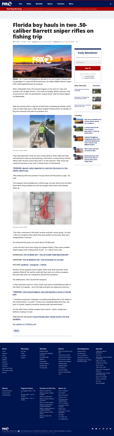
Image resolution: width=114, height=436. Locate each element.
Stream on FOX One (47, 388)
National (4, 353)
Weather (43, 349)
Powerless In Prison (83, 357)
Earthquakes (43, 361)
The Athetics (62, 368)
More (71, 4)
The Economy (6, 393)
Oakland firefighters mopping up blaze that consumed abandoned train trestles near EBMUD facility (92, 141)
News (29, 42)
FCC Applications (63, 419)
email (92, 428)
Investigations (83, 349)
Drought (4, 357)
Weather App (43, 365)
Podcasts (4, 366)
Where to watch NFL (46, 391)
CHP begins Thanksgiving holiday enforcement (81, 97)
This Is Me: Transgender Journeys (103, 370)
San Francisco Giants (64, 359)
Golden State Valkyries (64, 361)
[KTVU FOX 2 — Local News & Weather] (8, 4)
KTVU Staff (61, 393)
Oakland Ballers (62, 365)
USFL (59, 374)
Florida (34, 79)
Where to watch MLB (46, 396)
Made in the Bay (100, 361)
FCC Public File (62, 417)
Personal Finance (7, 391)
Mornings (24, 349)
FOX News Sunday (7, 370)
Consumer (5, 364)
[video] (96, 91)
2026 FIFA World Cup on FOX (65, 352)
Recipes (23, 357)
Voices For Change (101, 377)
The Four (98, 355)
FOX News (23, 42)
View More (96, 86)
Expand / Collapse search (111, 3)
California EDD (81, 351)
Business (4, 362)
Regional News (27, 388)
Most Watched (80, 86)
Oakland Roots (62, 363)
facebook (99, 428)
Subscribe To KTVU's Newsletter (64, 411)
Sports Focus (99, 365)
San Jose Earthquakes (64, 372)
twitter (110, 428)
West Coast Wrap (7, 368)
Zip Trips (23, 351)
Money (5, 388)
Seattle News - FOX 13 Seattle (27, 399)
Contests (23, 355)
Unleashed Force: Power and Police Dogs (84, 360)
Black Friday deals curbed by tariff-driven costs (82, 105)
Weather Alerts (44, 351)
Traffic (23, 353)
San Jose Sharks (63, 370)
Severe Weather (44, 363)
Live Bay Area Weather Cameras (46, 354)
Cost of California (82, 355)
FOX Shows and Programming (63, 400)
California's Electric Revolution (101, 352)
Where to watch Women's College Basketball (47, 409)
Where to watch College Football (46, 393)
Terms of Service (89, 78)
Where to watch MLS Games (46, 416)
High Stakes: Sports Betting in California (104, 358)
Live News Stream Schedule (63, 406)
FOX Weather (43, 368)
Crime (4, 355)
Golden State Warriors (64, 357)
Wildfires (4, 360)
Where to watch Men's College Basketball (46, 405)
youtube (96, 428)
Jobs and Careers (63, 395)
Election (4, 372)
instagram (103, 428)
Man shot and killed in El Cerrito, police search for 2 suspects (92, 121)
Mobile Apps (62, 409)
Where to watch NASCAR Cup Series (47, 399)
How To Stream (63, 391)
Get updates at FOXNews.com (24, 324)
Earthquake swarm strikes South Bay (81, 90)
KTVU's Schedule (63, 403)
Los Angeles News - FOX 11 (28, 391)
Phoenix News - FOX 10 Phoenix (28, 395)
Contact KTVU (62, 397)
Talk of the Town (101, 367)
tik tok (106, 428)
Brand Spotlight (100, 383)
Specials (99, 349)
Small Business (6, 395)
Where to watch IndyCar (47, 402)
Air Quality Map (44, 357)
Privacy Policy (90, 76)
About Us (62, 388)
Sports (61, 349)
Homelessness (81, 353)
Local (3, 351)
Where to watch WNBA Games (46, 412)
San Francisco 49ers (64, 355)
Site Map (61, 415)
